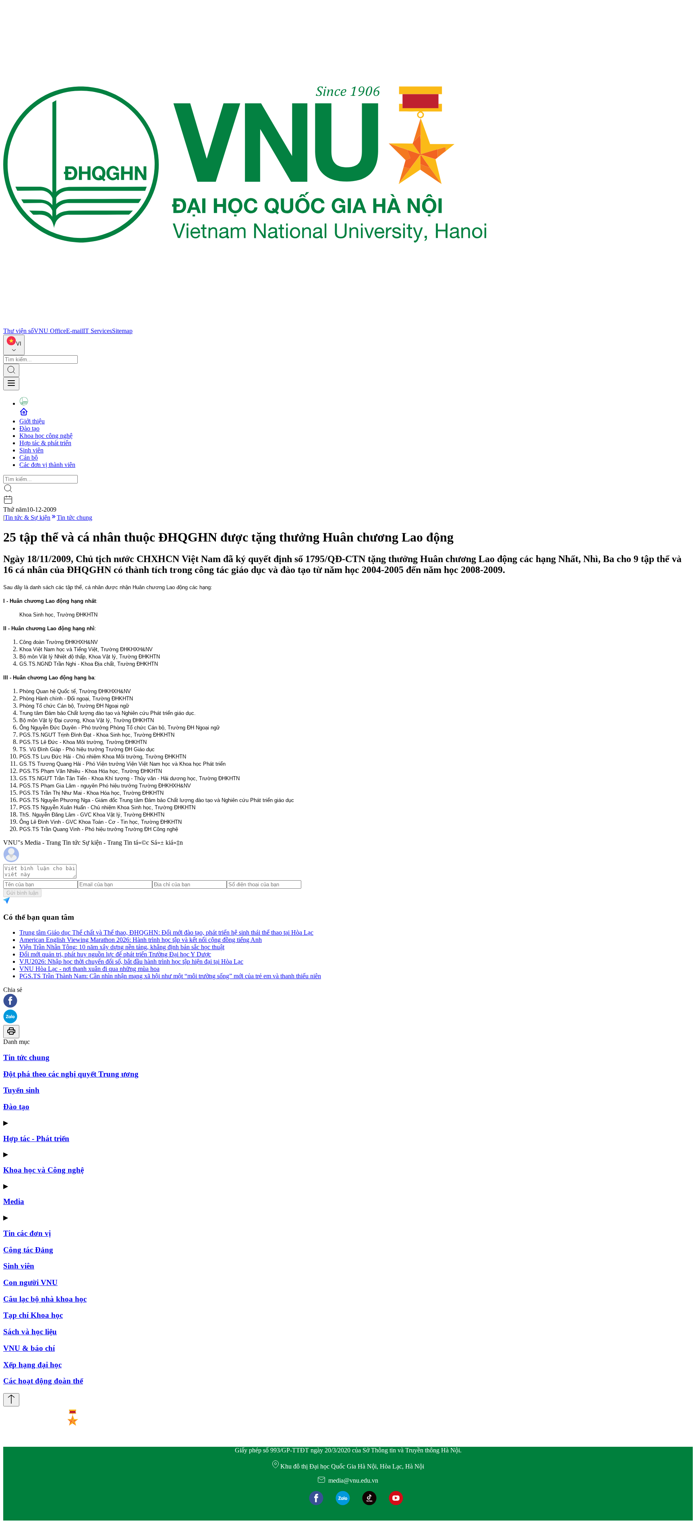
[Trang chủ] (245, 323)
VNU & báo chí (29, 1348)
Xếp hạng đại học (32, 1364)
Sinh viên (31, 450)
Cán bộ (28, 457)
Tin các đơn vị (27, 1233)
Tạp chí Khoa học (33, 1315)
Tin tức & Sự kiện (27, 517)
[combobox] (14, 345)
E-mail (74, 330)
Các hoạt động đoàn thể (43, 1381)
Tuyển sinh (21, 1090)
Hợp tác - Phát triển (36, 1138)
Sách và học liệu (30, 1331)
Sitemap (122, 330)
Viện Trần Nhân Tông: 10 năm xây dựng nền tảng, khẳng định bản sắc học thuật (121, 947)
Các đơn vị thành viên (47, 464)
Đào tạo (29, 428)
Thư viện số (18, 330)
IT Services (97, 330)
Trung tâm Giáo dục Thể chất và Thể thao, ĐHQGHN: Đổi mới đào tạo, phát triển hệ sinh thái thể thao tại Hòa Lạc (166, 932)
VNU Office (50, 330)
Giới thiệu (32, 421)
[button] (348, 1001)
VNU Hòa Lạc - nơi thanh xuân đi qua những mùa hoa (89, 968)
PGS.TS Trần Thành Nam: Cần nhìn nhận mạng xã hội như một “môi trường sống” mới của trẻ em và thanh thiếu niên (170, 976)
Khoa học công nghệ (45, 435)
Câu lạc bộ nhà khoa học (45, 1299)
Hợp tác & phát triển (45, 443)
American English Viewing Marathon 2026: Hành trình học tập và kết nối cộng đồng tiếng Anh (140, 939)
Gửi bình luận (22, 893)
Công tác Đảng (28, 1250)
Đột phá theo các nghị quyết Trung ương (71, 1074)
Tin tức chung (74, 517)
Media (13, 1201)
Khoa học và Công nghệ (43, 1170)
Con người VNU (30, 1282)
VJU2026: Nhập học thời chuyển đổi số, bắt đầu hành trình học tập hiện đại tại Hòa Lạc (131, 961)
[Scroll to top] (11, 1399)
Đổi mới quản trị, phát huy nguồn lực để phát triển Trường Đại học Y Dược (115, 954)
